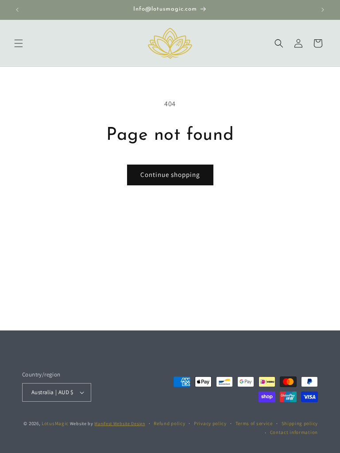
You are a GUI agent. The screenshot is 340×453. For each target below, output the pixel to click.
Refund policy (169, 423)
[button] (18, 43)
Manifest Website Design (119, 423)
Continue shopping (170, 174)
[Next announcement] (322, 9)
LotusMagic (55, 423)
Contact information (294, 432)
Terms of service (254, 423)
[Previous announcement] (17, 9)
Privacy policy (210, 423)
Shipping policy (300, 423)
